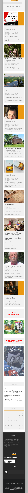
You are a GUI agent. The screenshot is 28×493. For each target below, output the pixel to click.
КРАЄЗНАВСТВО (8, 488)
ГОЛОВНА (7, 483)
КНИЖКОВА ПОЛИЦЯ (18, 487)
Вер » (20, 428)
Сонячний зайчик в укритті (11, 400)
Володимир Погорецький (11, 29)
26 (8, 425)
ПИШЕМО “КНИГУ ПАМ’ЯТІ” (12, 491)
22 (16, 423)
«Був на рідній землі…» (11, 174)
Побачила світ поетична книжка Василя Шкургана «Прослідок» (13, 389)
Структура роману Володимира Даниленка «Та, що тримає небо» (13, 27)
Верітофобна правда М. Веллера (13, 266)
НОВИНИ (16, 33)
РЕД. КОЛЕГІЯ (9, 484)
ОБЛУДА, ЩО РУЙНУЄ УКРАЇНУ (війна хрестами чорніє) (12, 88)
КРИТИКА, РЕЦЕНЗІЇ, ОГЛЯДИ (12, 32)
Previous (5, 326)
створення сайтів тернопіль (10, 476)
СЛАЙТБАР (7, 34)
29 (16, 425)
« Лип (8, 428)
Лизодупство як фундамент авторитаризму (12, 296)
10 (22, 417)
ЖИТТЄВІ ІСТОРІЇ (9, 487)
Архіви (5, 457)
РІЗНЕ (20, 491)
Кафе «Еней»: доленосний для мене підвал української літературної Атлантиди (14, 394)
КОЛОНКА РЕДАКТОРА (14, 483)
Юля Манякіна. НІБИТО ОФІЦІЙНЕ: (13, 58)
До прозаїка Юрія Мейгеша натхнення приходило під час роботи (13, 392)
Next (23, 326)
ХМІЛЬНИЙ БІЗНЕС (9, 204)
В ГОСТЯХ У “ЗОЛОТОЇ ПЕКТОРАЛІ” (14, 486)
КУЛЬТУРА (8, 243)
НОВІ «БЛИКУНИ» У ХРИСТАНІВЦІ (13, 148)
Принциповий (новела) (11, 119)
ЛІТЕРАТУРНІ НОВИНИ (9, 33)
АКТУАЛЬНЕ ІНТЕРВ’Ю (17, 484)
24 (22, 423)
